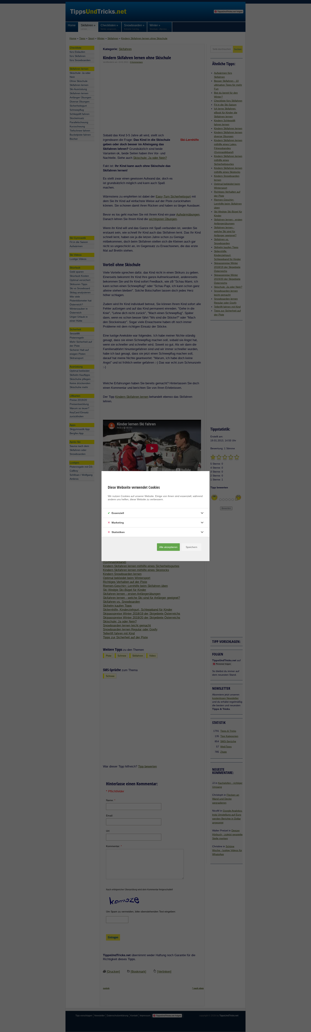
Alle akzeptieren (168, 547)
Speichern (191, 547)
